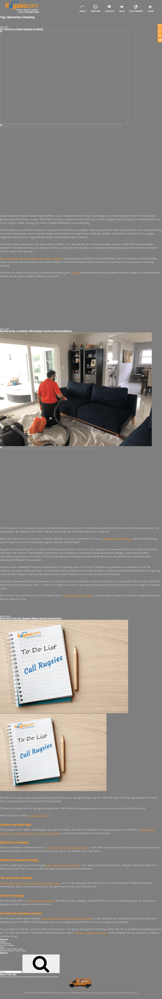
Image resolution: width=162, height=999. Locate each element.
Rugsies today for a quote (77, 596)
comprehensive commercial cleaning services (66, 919)
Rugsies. (75, 273)
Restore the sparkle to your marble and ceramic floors (30, 883)
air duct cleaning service (40, 901)
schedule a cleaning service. (117, 539)
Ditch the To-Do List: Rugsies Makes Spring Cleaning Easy (31, 618)
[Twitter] (159, 30)
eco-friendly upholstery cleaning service (67, 847)
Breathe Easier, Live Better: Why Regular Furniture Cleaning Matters (36, 331)
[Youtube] (159, 35)
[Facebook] (159, 26)
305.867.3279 (31, 12)
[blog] (159, 40)
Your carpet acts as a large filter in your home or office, (31, 258)
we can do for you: (38, 815)
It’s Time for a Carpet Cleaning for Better (21, 29)
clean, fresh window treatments (63, 865)
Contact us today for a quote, (91, 933)
